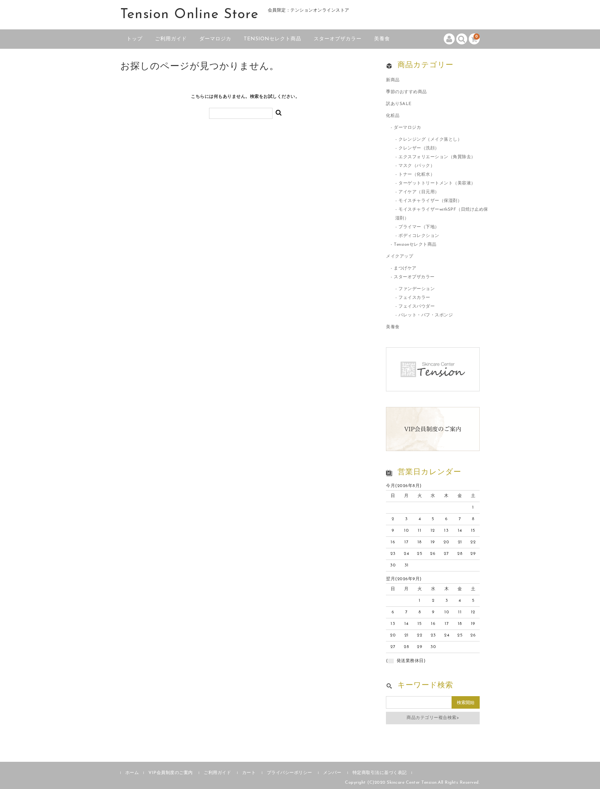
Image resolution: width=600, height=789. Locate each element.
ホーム (132, 773)
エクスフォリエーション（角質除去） (437, 157)
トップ (134, 39)
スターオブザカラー (338, 39)
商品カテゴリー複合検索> (433, 718)
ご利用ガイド (171, 39)
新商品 (393, 80)
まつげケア (405, 268)
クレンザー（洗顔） (418, 148)
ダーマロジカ (215, 39)
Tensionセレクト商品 (272, 39)
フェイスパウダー (416, 306)
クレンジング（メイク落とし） (430, 139)
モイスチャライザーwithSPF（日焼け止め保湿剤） (441, 214)
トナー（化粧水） (416, 174)
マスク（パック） (416, 165)
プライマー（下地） (418, 227)
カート (249, 773)
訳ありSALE (399, 104)
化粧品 (393, 115)
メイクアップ (399, 256)
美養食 (382, 39)
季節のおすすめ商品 (406, 92)
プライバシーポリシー (289, 773)
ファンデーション (416, 289)
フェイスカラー (414, 297)
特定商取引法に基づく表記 (379, 773)
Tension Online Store (189, 15)
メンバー (332, 773)
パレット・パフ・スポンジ (425, 315)
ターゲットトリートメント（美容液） (437, 183)
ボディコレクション (418, 236)
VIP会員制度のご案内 (170, 773)
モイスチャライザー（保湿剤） (430, 201)
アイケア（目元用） (418, 192)
